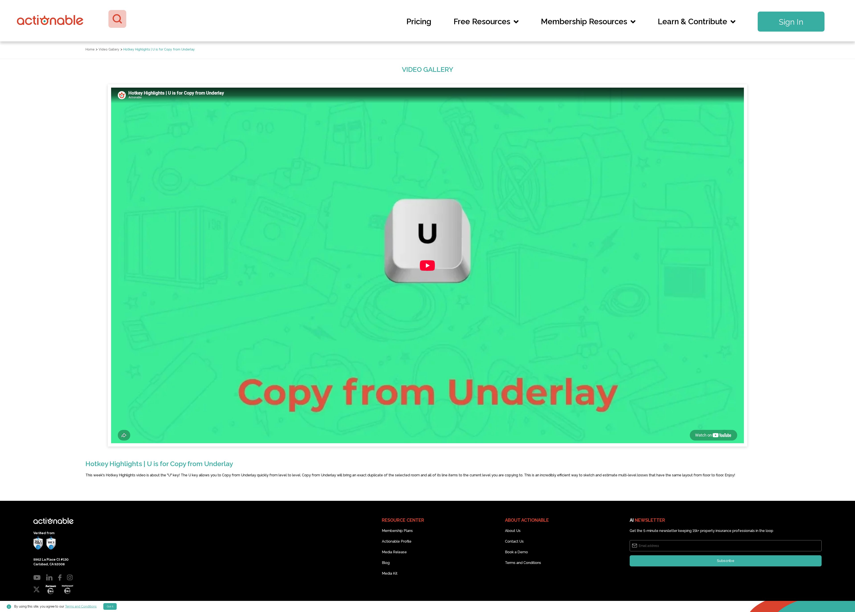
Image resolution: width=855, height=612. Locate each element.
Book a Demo (516, 552)
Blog (386, 563)
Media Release (394, 552)
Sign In (791, 21)
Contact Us (514, 541)
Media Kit (389, 573)
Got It (110, 606)
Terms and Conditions (81, 606)
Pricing (418, 21)
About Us (513, 531)
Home (90, 49)
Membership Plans (397, 531)
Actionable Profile (396, 541)
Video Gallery (109, 49)
